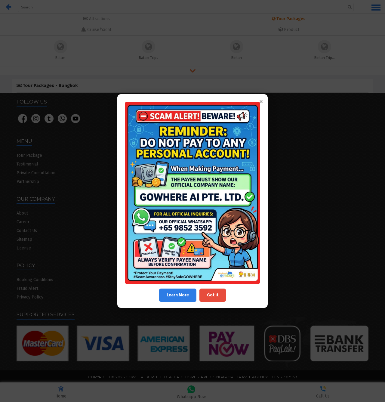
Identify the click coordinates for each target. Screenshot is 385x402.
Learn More (178, 295)
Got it (212, 295)
